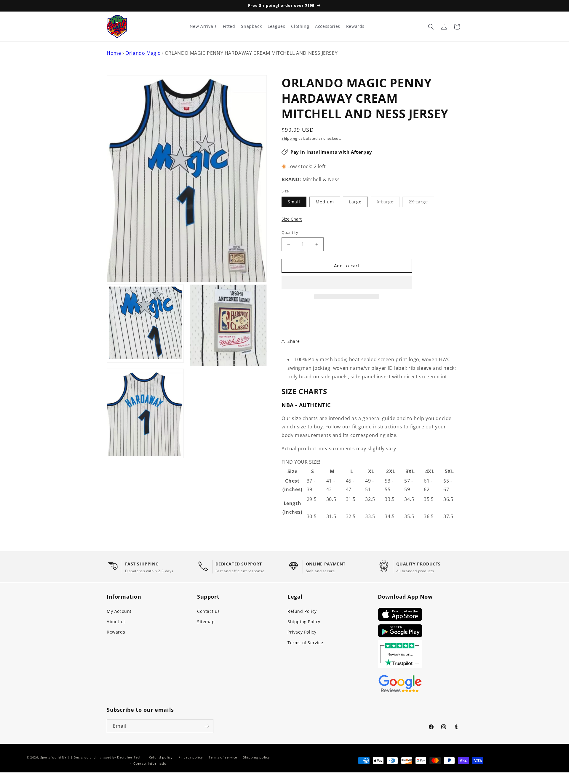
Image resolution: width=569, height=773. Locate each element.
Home (114, 53)
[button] (347, 282)
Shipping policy (256, 757)
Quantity (290, 232)
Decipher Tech (129, 757)
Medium (325, 202)
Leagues (276, 26)
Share (293, 341)
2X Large (421, 203)
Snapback (251, 26)
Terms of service (223, 757)
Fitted (229, 26)
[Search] (430, 26)
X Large (388, 203)
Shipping (290, 138)
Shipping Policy (303, 621)
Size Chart (292, 219)
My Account (119, 611)
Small (294, 202)
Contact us (208, 611)
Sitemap (206, 621)
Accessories (327, 26)
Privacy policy (190, 757)
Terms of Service (305, 642)
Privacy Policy (301, 632)
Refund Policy (302, 611)
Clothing (300, 26)
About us (116, 621)
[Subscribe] (206, 726)
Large (355, 202)
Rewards (116, 632)
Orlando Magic (142, 53)
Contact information (151, 763)
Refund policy (161, 757)
